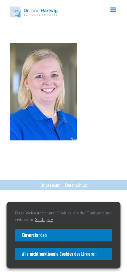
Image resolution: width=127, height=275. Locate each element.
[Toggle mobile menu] (113, 10)
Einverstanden (34, 235)
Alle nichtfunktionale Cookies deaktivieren (59, 254)
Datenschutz (76, 185)
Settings (42, 219)
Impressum (51, 185)
